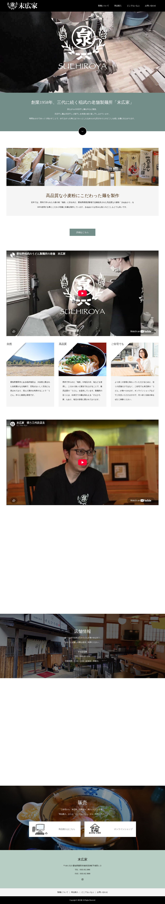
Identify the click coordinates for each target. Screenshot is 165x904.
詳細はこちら (82, 232)
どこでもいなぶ (133, 6)
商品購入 (118, 6)
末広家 (82, 859)
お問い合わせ (150, 6)
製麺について (103, 6)
